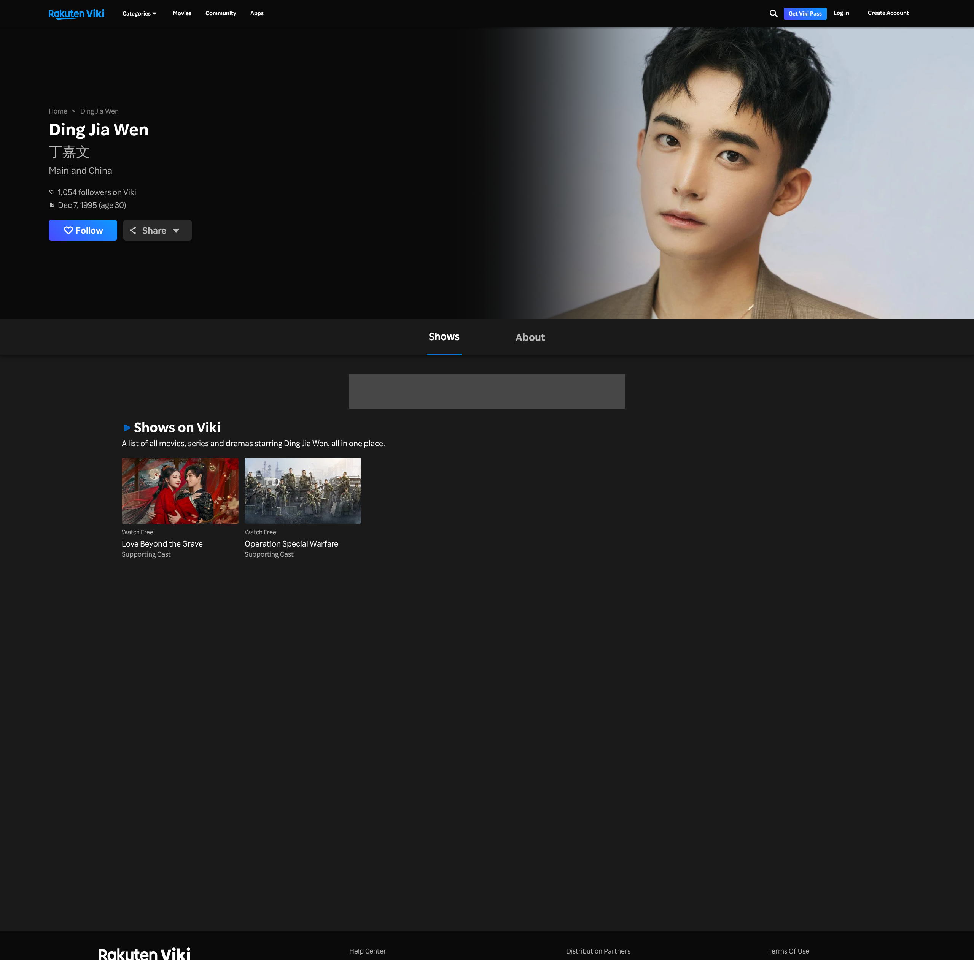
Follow (89, 230)
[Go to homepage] (76, 14)
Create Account (888, 12)
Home (58, 111)
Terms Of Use (788, 951)
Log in (841, 12)
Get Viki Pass (805, 13)
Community (220, 13)
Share (154, 230)
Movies (182, 13)
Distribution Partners (598, 951)
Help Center (367, 951)
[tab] (444, 337)
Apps (257, 13)
